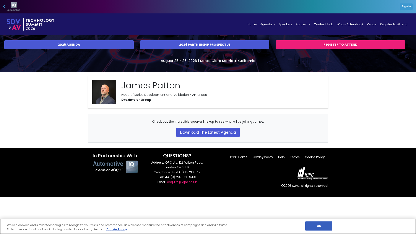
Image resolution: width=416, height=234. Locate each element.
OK (319, 226)
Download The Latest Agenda (208, 132)
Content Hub (323, 24)
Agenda (266, 24)
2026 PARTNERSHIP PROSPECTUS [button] (205, 44)
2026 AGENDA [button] (69, 44)
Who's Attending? (350, 24)
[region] (208, 226)
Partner (302, 24)
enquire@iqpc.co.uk (182, 182)
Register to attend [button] (340, 44)
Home (252, 24)
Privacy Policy (263, 157)
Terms (295, 157)
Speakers (285, 24)
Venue (372, 24)
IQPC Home (238, 157)
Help (281, 157)
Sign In (406, 6)
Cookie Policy (315, 157)
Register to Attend (394, 24)
